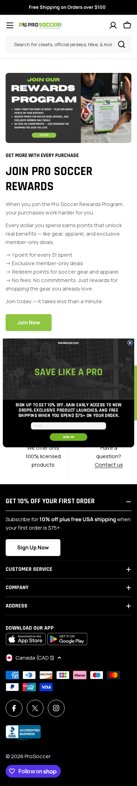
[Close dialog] (130, 343)
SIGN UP (68, 437)
